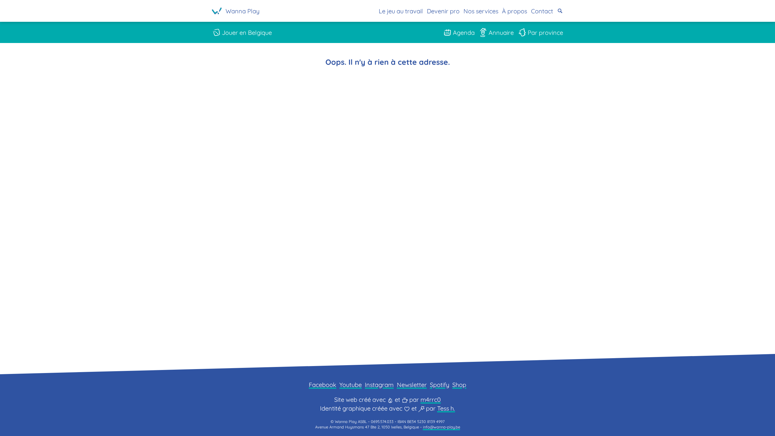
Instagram (379, 384)
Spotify (439, 384)
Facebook (322, 384)
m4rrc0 (430, 399)
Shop (459, 384)
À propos (514, 11)
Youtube (350, 384)
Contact (542, 11)
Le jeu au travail (401, 11)
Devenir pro (443, 11)
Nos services (480, 11)
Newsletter (412, 384)
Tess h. (446, 408)
